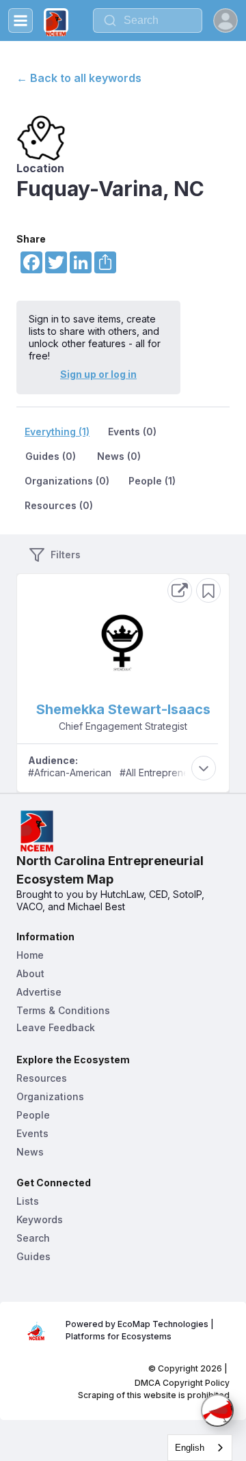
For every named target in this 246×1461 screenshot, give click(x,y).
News (30, 1152)
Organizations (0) (67, 481)
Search (33, 1238)
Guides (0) (50, 456)
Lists (27, 1201)
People (33, 1115)
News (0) (119, 456)
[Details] (179, 590)
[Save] (208, 590)
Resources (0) (59, 505)
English (189, 1448)
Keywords (39, 1219)
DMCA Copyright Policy (182, 1383)
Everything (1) (57, 431)
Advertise (39, 992)
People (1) (152, 481)
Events (32, 1133)
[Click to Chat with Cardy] (217, 1410)
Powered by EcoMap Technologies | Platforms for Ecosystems (141, 1330)
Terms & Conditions (63, 1010)
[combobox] (147, 20)
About (30, 973)
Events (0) (132, 431)
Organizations (50, 1096)
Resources (41, 1078)
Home (30, 955)
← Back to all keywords (78, 78)
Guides (33, 1256)
